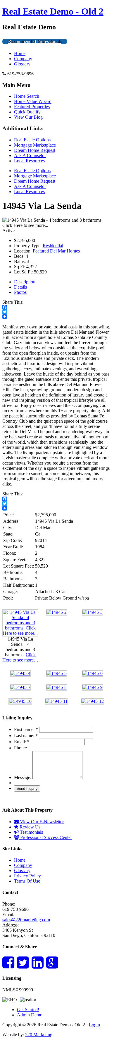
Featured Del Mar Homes (56, 250)
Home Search (26, 96)
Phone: (20, 747)
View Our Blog (28, 117)
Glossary (22, 63)
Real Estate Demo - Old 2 (52, 11)
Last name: (26, 735)
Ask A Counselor (30, 155)
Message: (22, 777)
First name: (26, 729)
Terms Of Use (27, 881)
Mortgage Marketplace (35, 145)
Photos (20, 292)
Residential (53, 245)
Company (23, 58)
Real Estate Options (32, 139)
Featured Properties (32, 106)
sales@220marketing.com (26, 919)
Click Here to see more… (20, 657)
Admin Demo (29, 1014)
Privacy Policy (27, 875)
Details (20, 286)
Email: (22, 741)
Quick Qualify (27, 111)
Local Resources (29, 160)
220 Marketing (38, 1034)
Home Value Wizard (32, 101)
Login (94, 1024)
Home (19, 53)
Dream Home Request (34, 150)
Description (24, 281)
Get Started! (28, 1009)
